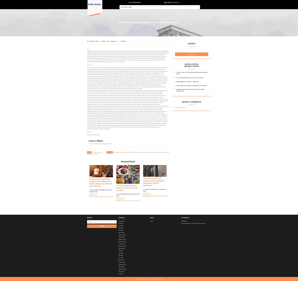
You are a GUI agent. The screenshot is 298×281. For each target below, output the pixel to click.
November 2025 (122, 242)
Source (89, 132)
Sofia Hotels (94, 4)
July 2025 (121, 251)
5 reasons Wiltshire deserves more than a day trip (190, 78)
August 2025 (121, 248)
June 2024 (121, 274)
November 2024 (122, 264)
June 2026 (121, 226)
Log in (151, 221)
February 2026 (122, 235)
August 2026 (121, 221)
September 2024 (122, 269)
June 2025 (121, 253)
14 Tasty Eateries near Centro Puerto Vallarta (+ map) (127, 187)
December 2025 (122, 239)
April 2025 (121, 258)
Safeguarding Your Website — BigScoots (187, 82)
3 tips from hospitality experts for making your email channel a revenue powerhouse (100, 182)
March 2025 (121, 260)
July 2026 (121, 223)
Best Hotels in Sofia (126, 7)
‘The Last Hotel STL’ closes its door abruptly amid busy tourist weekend (154, 182)
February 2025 (122, 262)
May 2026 (121, 228)
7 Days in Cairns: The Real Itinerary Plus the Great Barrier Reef (192, 73)
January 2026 (122, 237)
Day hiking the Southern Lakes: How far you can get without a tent (190, 90)
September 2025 (122, 246)
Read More (93, 194)
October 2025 (122, 244)
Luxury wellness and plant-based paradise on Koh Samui (191, 85)
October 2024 (122, 267)
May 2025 (121, 255)
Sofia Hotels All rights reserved (144, 279)
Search (192, 43)
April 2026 (121, 230)
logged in (98, 143)
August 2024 (121, 271)
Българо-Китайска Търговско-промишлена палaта (193, 223)
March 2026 (121, 232)
